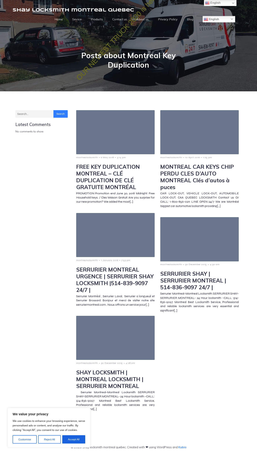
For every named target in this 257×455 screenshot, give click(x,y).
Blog (190, 19)
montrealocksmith (87, 157)
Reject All (49, 439)
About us (142, 19)
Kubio (182, 447)
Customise (24, 439)
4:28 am (130, 363)
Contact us (119, 19)
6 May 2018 (107, 157)
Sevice (76, 19)
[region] (49, 427)
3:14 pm (121, 157)
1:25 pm (207, 157)
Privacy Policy (168, 19)
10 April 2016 (192, 157)
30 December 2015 (196, 264)
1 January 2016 (109, 260)
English (213, 19)
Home (59, 19)
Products (97, 19)
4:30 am (215, 264)
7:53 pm (125, 260)
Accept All (73, 439)
